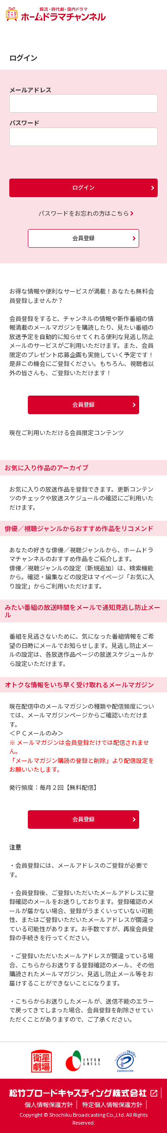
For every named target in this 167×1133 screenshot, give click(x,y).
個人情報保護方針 (49, 1104)
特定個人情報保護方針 (112, 1104)
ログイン (83, 187)
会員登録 (83, 238)
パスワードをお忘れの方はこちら (84, 213)
